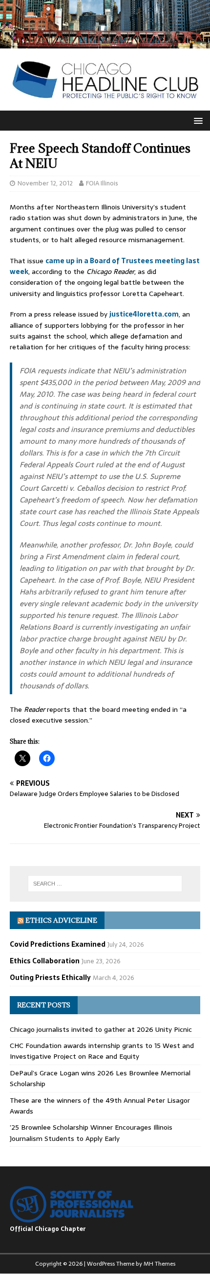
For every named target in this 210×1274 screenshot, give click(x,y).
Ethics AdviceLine (61, 920)
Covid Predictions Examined (57, 944)
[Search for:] (105, 883)
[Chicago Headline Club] (105, 43)
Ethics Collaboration (45, 961)
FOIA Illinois (102, 183)
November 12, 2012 (45, 183)
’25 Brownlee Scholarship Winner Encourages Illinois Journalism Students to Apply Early (91, 1132)
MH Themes (159, 1264)
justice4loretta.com (144, 314)
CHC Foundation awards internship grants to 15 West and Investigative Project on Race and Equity (102, 1051)
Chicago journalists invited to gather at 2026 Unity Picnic (101, 1029)
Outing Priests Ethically (50, 977)
